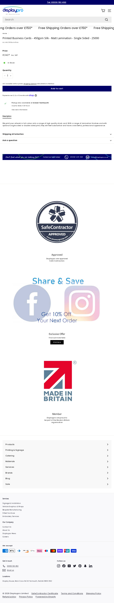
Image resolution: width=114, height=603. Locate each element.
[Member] (57, 381)
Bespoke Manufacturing (12, 510)
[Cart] (103, 10)
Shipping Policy (93, 593)
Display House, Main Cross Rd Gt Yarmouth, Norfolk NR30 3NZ (27, 581)
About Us (6, 530)
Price (5, 51)
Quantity (7, 70)
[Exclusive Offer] (57, 301)
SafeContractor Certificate (44, 593)
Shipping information (13, 134)
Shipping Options (30, 84)
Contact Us (7, 527)
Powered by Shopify (46, 596)
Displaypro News (9, 533)
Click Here (57, 342)
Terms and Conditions (72, 593)
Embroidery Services (11, 516)
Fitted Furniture (9, 513)
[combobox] (57, 20)
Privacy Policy (26, 596)
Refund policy (9, 596)
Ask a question (10, 140)
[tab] (7, 116)
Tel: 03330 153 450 (56, 2)
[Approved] (57, 222)
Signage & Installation (12, 503)
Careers (6, 537)
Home (5, 33)
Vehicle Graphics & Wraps (13, 506)
